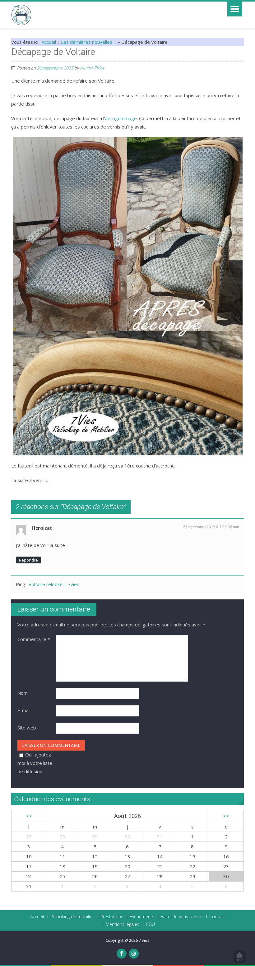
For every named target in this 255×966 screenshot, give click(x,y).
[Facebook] (122, 954)
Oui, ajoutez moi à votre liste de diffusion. (34, 763)
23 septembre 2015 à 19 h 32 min (211, 527)
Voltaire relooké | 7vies (54, 584)
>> (226, 815)
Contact (217, 916)
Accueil (49, 42)
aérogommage (121, 118)
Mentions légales (122, 924)
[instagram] (134, 954)
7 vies (144, 940)
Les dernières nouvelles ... (88, 42)
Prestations (111, 916)
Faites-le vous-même (182, 916)
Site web (26, 727)
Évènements (142, 916)
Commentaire (33, 639)
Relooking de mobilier (72, 916)
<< (29, 815)
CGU (150, 924)
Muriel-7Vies (92, 67)
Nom (22, 693)
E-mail (23, 710)
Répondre (28, 560)
